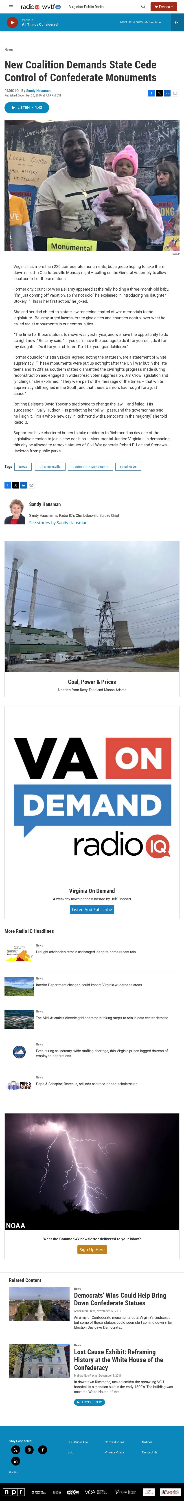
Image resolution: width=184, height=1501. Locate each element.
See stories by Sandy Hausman (58, 522)
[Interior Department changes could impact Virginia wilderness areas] (19, 986)
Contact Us (150, 1452)
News (8, 49)
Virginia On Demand (92, 890)
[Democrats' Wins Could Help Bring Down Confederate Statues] (39, 1304)
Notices (147, 1442)
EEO (71, 1452)
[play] (12, 22)
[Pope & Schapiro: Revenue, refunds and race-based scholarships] (19, 1085)
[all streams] (177, 22)
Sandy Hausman (38, 90)
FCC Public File (78, 1442)
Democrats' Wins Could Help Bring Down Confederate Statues (120, 1299)
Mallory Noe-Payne (86, 1375)
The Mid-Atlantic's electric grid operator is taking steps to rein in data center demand (102, 1018)
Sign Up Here (92, 1249)
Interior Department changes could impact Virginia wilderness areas (89, 985)
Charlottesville (50, 467)
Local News (128, 467)
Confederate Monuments (90, 467)
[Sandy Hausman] (14, 510)
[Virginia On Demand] (92, 793)
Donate (166, 6)
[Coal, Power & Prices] (92, 606)
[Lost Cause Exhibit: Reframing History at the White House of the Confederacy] (39, 1360)
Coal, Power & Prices (92, 682)
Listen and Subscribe (92, 909)
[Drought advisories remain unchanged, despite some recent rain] (19, 953)
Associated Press (84, 1311)
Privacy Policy (114, 1452)
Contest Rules (115, 1442)
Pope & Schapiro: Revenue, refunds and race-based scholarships (87, 1084)
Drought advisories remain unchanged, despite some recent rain (86, 952)
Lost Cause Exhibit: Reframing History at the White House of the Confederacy (118, 1360)
